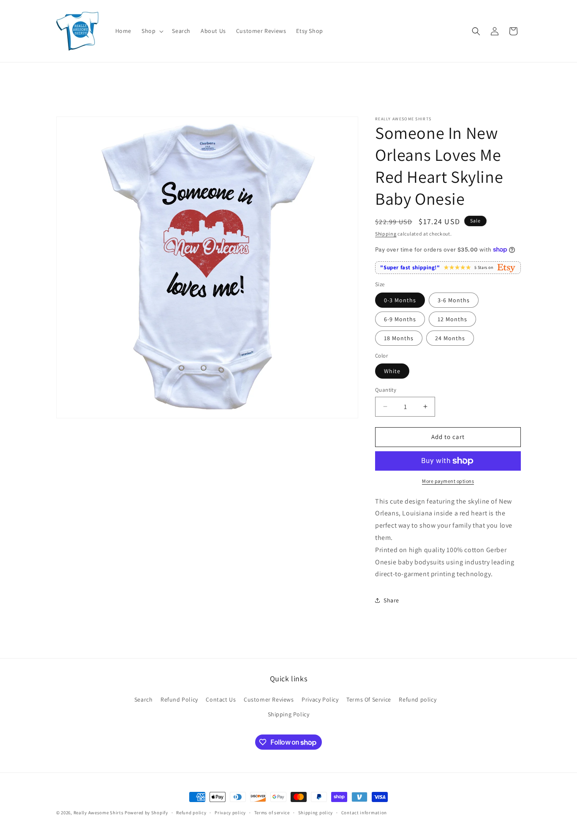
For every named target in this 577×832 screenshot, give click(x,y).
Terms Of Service (368, 699)
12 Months (452, 319)
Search (143, 699)
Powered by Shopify (146, 813)
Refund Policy (179, 699)
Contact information (364, 813)
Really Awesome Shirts (98, 813)
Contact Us (221, 699)
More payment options (448, 481)
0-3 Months (400, 300)
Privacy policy (230, 813)
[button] (151, 31)
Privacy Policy (320, 699)
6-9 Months (400, 319)
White (392, 371)
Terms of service (272, 813)
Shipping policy (315, 813)
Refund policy (417, 699)
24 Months (450, 338)
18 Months (399, 338)
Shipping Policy (289, 714)
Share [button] (391, 600)
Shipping (386, 233)
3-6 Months (454, 300)
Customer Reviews (269, 699)
